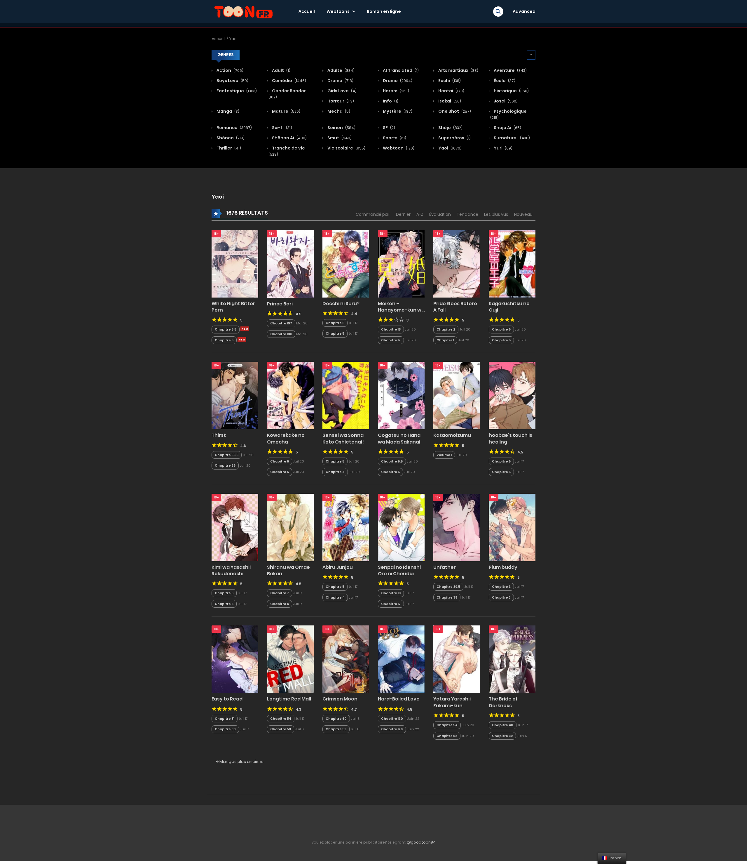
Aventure (510, 70)
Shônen (230, 138)
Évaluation (440, 214)
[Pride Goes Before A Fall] (456, 263)
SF (388, 128)
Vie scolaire (346, 148)
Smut (339, 138)
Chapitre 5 (224, 340)
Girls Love (342, 91)
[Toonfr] (243, 11)
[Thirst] (235, 395)
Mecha (338, 111)
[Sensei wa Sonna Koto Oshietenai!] (345, 395)
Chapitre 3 (501, 586)
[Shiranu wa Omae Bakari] (290, 527)
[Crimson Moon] (345, 659)
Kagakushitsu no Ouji (509, 306)
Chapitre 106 (281, 334)
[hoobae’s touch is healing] (512, 395)
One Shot (454, 111)
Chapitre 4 (335, 472)
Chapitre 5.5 (225, 329)
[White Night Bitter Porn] (235, 263)
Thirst (219, 435)
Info (390, 101)
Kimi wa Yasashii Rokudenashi (231, 570)
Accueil (307, 11)
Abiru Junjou (337, 567)
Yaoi (233, 38)
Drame (397, 81)
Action (229, 70)
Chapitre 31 (224, 718)
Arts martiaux (457, 70)
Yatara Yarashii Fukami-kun (452, 702)
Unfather (444, 567)
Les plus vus (496, 214)
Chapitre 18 (391, 329)
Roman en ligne (384, 11)
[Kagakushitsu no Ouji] (512, 263)
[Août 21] (244, 328)
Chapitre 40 (502, 725)
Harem (395, 91)
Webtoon (398, 148)
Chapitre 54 (280, 718)
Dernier (403, 214)
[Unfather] (456, 527)
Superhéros (454, 138)
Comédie (288, 81)
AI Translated (400, 70)
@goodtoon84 (421, 842)
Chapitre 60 (336, 718)
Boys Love (232, 81)
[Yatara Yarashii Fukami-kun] (456, 659)
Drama (340, 81)
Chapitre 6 (335, 323)
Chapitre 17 (391, 340)
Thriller (228, 148)
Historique (511, 91)
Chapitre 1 (445, 340)
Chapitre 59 (336, 729)
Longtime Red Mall (289, 699)
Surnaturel (511, 138)
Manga (227, 111)
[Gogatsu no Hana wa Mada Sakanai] (401, 395)
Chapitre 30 (225, 729)
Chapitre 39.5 (448, 586)
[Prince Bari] (290, 264)
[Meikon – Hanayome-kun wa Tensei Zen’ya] (401, 263)
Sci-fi (281, 128)
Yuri (502, 148)
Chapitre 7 (279, 593)
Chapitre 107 (281, 323)
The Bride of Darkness (503, 702)
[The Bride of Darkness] (512, 659)
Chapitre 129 (392, 729)
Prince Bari (280, 303)
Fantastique (236, 91)
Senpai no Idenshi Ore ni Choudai (399, 570)
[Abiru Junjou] (345, 527)
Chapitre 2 (446, 329)
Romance (234, 128)
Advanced (524, 11)
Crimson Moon (339, 699)
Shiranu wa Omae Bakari (288, 570)
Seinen (341, 128)
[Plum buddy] (512, 527)
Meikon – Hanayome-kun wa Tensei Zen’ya (401, 310)
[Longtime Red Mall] (290, 659)
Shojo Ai (507, 128)
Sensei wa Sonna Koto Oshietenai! (343, 438)
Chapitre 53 (280, 729)
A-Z (419, 214)
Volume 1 (444, 455)
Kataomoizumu (452, 435)
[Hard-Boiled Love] (401, 659)
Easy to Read (227, 699)
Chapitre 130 (392, 718)
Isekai (449, 101)
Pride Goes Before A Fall (455, 306)
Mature (285, 111)
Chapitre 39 (447, 597)
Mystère (397, 111)
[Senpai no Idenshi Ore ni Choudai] (401, 527)
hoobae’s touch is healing (510, 438)
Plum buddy (503, 567)
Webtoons (338, 11)
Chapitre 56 (225, 465)
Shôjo (449, 128)
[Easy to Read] (235, 659)
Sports (394, 138)
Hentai (450, 91)
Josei (505, 101)
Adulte (341, 70)
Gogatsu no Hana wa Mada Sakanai (399, 438)
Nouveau (523, 214)
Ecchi (449, 81)
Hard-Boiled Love (399, 699)
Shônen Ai (289, 138)
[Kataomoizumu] (456, 395)
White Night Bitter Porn (233, 306)
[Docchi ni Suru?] (345, 263)
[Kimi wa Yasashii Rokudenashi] (235, 527)
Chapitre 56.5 (226, 455)
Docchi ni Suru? (340, 303)
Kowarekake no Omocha (286, 438)
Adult (280, 70)
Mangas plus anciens (241, 761)
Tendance (467, 214)
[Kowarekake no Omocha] (290, 395)
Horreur (340, 101)
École (504, 81)
